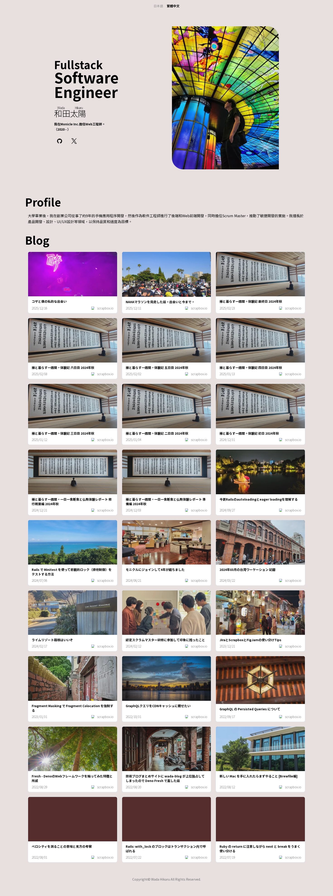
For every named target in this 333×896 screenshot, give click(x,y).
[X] (74, 141)
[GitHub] (59, 141)
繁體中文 (173, 6)
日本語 (158, 6)
